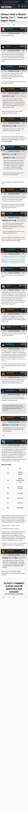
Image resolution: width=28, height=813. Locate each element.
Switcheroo (15, 397)
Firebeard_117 (11, 557)
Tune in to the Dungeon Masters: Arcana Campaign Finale (11, 1)
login (16, 586)
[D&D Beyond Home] (6, 6)
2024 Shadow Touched (7, 262)
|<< (3, 24)
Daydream (6, 256)
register (10, 589)
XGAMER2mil (11, 126)
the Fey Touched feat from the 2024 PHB (13, 257)
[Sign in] (22, 6)
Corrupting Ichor (12, 261)
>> (12, 96)
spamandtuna (11, 154)
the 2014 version (21, 262)
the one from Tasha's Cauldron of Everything (14, 259)
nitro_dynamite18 (12, 425)
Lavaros (10, 96)
